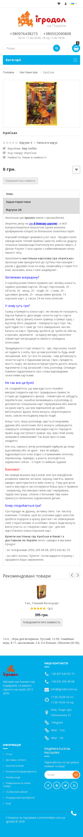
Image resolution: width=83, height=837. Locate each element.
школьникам (26, 643)
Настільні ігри (28, 72)
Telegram (57, 722)
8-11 (13, 643)
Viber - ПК (57, 738)
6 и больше (48, 643)
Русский (45, 639)
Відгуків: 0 (25, 142)
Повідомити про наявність (20, 180)
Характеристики (18, 202)
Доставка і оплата (16, 759)
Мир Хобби (29, 148)
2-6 (38, 643)
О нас (9, 754)
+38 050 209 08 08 (62, 681)
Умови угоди (13, 777)
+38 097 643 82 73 (62, 674)
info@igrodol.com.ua (64, 689)
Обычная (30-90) (68, 643)
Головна (8, 72)
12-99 (55, 639)
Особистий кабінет (17, 791)
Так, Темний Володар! (41, 603)
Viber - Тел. (58, 730)
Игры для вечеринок (25, 639)
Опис (9, 194)
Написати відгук (47, 142)
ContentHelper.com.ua (51, 817)
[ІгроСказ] (41, 103)
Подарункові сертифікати (20, 797)
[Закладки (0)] (58, 4)
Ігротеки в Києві (15, 765)
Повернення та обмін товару (17, 784)
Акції (8, 803)
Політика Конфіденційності (21, 771)
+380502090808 (57, 33)
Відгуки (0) (14, 210)
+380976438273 (24, 33)
